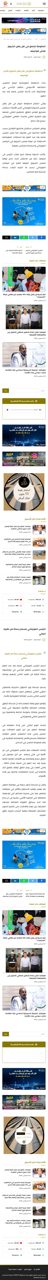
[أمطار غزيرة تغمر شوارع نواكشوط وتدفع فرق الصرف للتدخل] (39, 567)
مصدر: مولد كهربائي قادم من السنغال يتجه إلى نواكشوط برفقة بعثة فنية (16, 553)
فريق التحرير (27, 1269)
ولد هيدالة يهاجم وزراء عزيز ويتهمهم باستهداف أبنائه (35, 895)
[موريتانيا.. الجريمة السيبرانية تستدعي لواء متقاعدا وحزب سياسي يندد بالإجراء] (24, 354)
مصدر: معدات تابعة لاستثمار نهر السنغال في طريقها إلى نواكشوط (18, 578)
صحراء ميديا (37, 57)
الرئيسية (41, 10)
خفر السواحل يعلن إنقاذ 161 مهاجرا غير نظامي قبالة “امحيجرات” (24, 296)
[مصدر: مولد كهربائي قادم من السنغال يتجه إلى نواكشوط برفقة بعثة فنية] (39, 554)
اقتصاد (26, 10)
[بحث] (11, 3)
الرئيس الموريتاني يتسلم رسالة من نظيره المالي (34, 251)
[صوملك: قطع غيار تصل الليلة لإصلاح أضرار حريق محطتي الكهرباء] (39, 529)
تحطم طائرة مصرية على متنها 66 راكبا (14, 251)
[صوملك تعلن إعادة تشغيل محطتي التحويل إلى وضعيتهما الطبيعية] (24, 317)
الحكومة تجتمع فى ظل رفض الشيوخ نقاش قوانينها (12, 895)
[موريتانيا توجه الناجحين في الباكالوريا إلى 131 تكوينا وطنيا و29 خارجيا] (39, 542)
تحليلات (18, 10)
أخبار (33, 10)
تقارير (10, 10)
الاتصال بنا (37, 1269)
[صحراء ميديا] (24, 4)
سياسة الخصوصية (39, 1277)
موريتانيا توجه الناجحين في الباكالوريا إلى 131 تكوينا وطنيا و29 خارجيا (17, 540)
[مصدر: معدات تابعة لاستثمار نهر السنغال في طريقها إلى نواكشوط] (39, 580)
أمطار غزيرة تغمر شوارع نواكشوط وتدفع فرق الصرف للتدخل (18, 565)
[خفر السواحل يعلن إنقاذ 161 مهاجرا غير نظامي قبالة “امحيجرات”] (24, 279)
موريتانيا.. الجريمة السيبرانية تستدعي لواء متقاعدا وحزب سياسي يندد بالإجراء (25, 371)
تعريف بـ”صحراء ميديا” (15, 1269)
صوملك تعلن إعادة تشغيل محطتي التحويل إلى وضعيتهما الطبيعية (26, 333)
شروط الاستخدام (7, 1275)
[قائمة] (44, 3)
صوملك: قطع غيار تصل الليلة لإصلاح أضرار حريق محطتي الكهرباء (18, 527)
